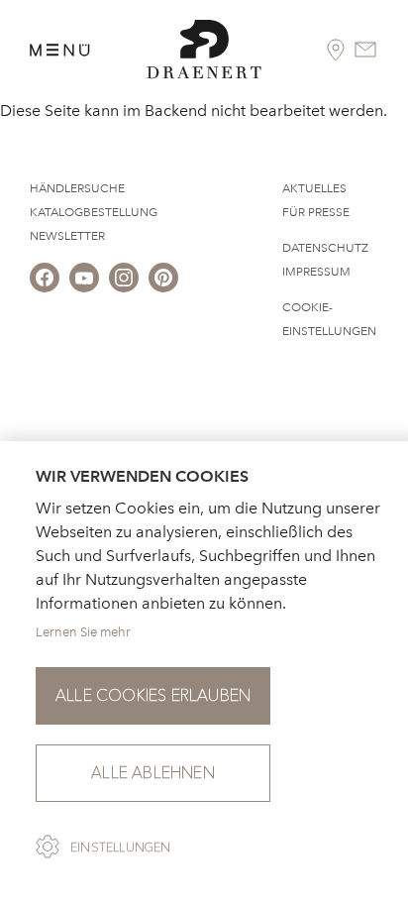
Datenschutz (325, 248)
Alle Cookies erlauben (153, 695)
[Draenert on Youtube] (84, 277)
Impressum (316, 272)
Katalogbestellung (93, 212)
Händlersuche (77, 188)
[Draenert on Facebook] (44, 277)
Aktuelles (314, 188)
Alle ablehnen (153, 772)
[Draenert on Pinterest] (163, 277)
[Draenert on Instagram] (124, 277)
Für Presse (316, 212)
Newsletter (67, 236)
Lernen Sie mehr (83, 631)
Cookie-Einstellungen (329, 319)
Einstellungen (120, 847)
